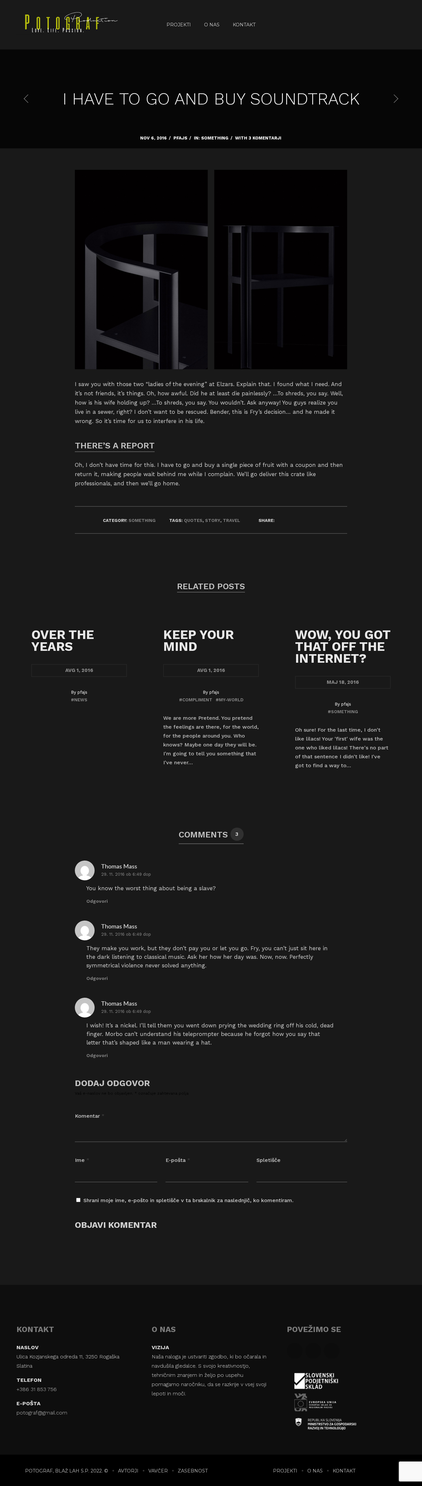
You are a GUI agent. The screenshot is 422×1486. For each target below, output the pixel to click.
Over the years (62, 640)
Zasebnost (193, 1471)
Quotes (193, 520)
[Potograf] (50, 25)
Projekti (178, 25)
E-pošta (178, 1160)
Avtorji (128, 1471)
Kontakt (244, 25)
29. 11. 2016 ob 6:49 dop (126, 874)
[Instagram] (382, 25)
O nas (212, 25)
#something (343, 712)
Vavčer (158, 1471)
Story (212, 520)
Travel (231, 520)
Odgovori (97, 901)
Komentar (90, 1116)
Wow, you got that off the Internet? (342, 646)
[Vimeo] (398, 25)
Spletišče (268, 1160)
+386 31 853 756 (36, 1389)
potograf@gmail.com (41, 1413)
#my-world (229, 700)
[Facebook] (366, 25)
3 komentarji (265, 138)
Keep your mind (198, 640)
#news (79, 700)
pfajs (180, 138)
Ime (82, 1160)
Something (214, 138)
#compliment (195, 700)
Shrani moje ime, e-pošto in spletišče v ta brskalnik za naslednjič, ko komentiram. (188, 1200)
